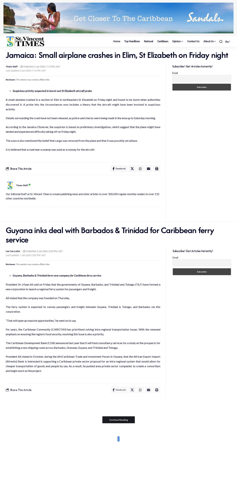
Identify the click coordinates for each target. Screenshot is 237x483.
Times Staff (12, 66)
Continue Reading (118, 420)
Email (175, 72)
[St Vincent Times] (26, 41)
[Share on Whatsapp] (140, 168)
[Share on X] (132, 168)
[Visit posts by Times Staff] (10, 185)
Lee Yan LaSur (13, 251)
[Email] (148, 168)
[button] (221, 41)
